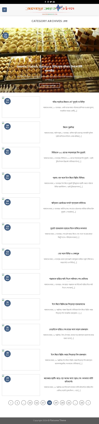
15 (30, 402)
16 (36, 402)
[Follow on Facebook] (45, 2)
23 (81, 402)
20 (62, 402)
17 (43, 402)
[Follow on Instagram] (48, 2)
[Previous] (5, 60)
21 (69, 402)
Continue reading (49, 85)
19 (56, 402)
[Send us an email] (54, 2)
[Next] (93, 60)
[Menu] (4, 9)
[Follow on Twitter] (51, 2)
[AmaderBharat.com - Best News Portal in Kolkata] (49, 10)
